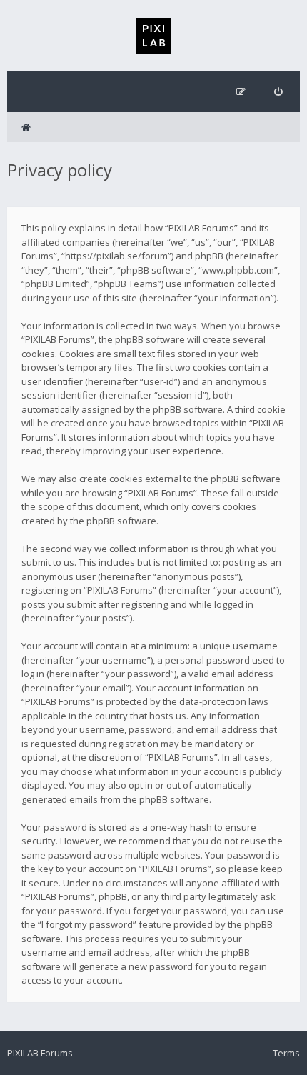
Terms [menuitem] (286, 1052)
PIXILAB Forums (40, 1052)
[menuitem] (278, 92)
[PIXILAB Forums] (153, 36)
